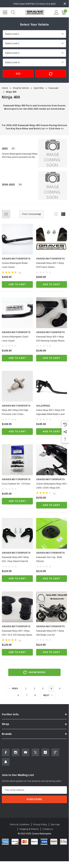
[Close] (65, 3)
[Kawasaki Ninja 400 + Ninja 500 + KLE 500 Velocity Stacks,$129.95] (17, 606)
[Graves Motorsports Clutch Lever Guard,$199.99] (17, 312)
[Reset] (50, 73)
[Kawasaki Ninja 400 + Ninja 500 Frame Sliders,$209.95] (51, 239)
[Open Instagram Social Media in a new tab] (15, 752)
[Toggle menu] (5, 12)
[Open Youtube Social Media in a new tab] (25, 752)
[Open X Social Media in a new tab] (35, 752)
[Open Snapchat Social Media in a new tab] (6, 762)
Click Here (54, 128)
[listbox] (31, 214)
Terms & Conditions (19, 824)
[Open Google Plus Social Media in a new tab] (55, 752)
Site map (55, 824)
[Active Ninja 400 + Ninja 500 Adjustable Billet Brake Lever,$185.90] (51, 386)
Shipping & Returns (29, 829)
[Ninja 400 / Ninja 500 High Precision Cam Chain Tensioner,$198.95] (17, 386)
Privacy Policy (40, 824)
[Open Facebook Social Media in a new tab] (6, 752)
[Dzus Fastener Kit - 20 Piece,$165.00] (17, 459)
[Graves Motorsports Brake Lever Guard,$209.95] (17, 239)
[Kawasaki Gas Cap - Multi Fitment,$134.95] (51, 533)
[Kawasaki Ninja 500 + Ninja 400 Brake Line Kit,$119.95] (51, 606)
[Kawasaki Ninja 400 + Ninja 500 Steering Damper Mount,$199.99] (51, 312)
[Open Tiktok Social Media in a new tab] (45, 752)
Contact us (47, 829)
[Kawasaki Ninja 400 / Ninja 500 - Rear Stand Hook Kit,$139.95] (17, 533)
